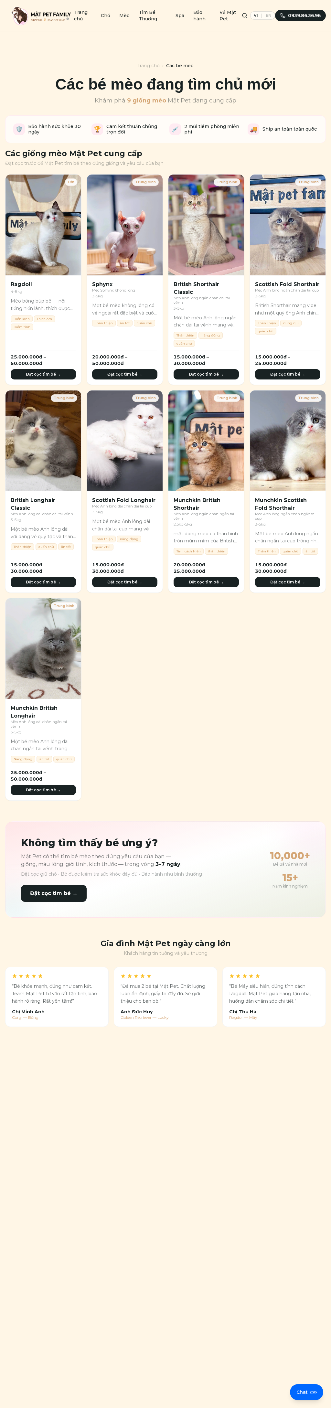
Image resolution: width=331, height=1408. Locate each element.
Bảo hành (199, 15)
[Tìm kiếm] (244, 15)
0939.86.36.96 (304, 15)
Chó (105, 15)
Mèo (124, 15)
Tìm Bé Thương (148, 15)
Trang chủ (81, 15)
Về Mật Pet (227, 15)
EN (269, 15)
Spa (180, 15)
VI (256, 15)
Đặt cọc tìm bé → (43, 374)
